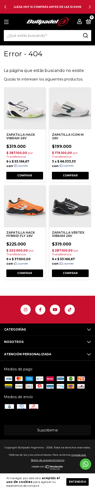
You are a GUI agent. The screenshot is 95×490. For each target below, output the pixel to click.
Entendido (77, 481)
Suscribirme (47, 430)
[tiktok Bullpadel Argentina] (70, 310)
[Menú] (7, 22)
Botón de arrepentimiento (47, 460)
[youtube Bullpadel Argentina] (55, 310)
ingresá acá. (78, 454)
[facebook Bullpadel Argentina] (40, 310)
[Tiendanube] (47, 468)
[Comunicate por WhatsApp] (85, 464)
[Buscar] (85, 35)
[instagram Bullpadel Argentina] (26, 310)
